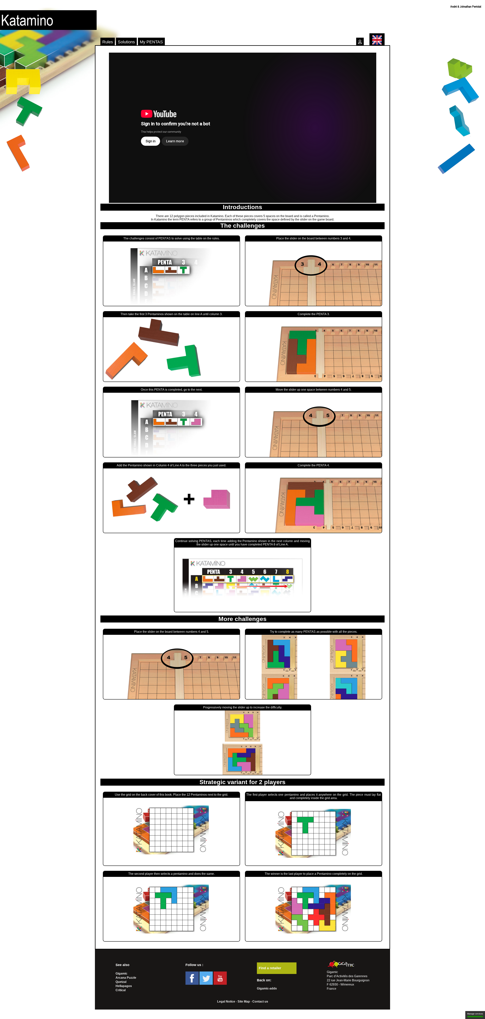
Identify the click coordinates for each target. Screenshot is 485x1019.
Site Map (244, 1001)
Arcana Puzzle (126, 977)
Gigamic (121, 973)
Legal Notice (226, 1001)
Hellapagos (124, 986)
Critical (121, 990)
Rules (107, 42)
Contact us (260, 1001)
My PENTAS (151, 42)
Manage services (475, 1014)
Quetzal (121, 981)
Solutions (126, 42)
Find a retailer (270, 968)
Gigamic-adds (267, 988)
